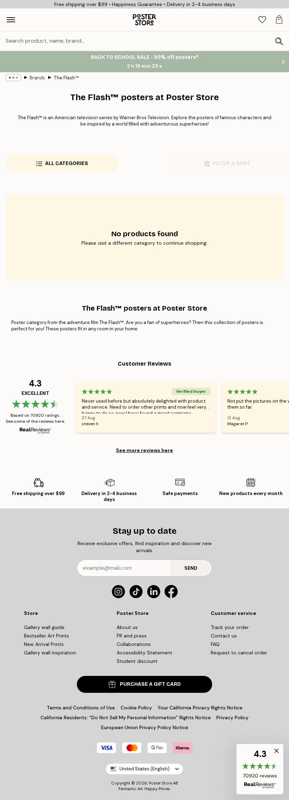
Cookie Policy (136, 707)
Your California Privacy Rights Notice (200, 707)
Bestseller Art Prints (46, 636)
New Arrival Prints (44, 644)
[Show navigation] (11, 20)
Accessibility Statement (144, 652)
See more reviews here (144, 450)
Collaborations (134, 644)
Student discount (137, 661)
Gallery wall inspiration (50, 652)
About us (127, 627)
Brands (37, 78)
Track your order (230, 627)
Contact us (224, 636)
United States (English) (144, 769)
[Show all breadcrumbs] (13, 77)
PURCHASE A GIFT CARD (150, 684)
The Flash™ (66, 78)
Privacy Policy (232, 717)
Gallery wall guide (44, 627)
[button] (259, 769)
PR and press (132, 636)
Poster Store (160, 783)
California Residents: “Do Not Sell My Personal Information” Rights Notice (126, 717)
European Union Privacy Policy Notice (144, 727)
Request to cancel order (239, 652)
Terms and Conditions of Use (81, 707)
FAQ (215, 644)
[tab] (262, 20)
